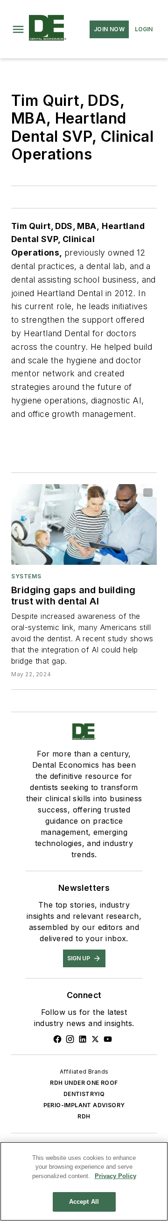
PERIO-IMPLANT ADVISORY (84, 1105)
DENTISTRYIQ (84, 1093)
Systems (26, 576)
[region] (84, 1181)
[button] (18, 29)
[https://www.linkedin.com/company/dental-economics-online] (82, 1039)
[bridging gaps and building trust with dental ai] (84, 524)
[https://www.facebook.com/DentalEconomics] (57, 1039)
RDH (83, 1116)
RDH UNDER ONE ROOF (84, 1082)
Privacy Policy (115, 1175)
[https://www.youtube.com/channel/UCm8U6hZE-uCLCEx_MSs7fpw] (107, 1039)
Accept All (84, 1201)
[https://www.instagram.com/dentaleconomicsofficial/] (70, 1039)
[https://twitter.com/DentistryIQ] (95, 1039)
